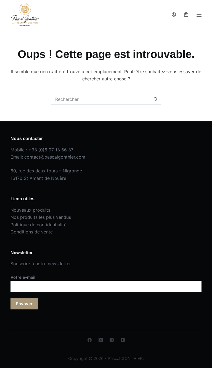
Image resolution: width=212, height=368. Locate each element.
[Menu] (199, 14)
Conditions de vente (31, 232)
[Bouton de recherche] (155, 99)
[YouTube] (123, 340)
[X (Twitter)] (101, 340)
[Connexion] (174, 14)
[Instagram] (112, 340)
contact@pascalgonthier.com (54, 157)
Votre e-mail (22, 277)
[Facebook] (90, 340)
